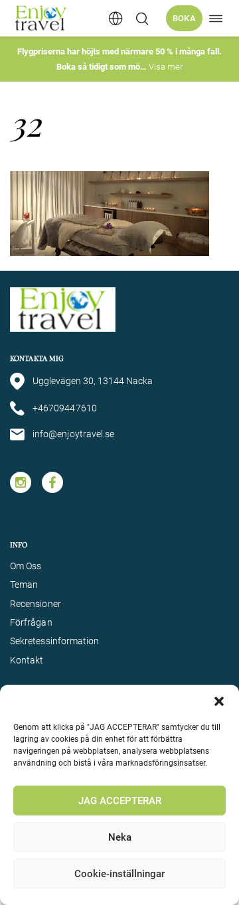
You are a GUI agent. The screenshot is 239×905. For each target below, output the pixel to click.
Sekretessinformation (54, 641)
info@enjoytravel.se (73, 434)
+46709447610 (65, 408)
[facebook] (52, 482)
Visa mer (166, 67)
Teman (24, 584)
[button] (219, 701)
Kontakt (27, 660)
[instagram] (20, 482)
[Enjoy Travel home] (41, 18)
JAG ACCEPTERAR (119, 801)
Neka (119, 837)
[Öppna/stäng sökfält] (142, 18)
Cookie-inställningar (119, 874)
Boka (184, 18)
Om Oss (25, 566)
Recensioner (35, 603)
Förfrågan (31, 622)
